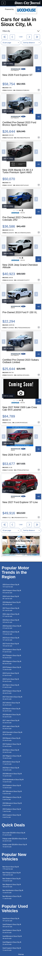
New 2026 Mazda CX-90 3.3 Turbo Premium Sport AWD (17, 171)
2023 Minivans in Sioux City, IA (12, 804)
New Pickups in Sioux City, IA (12, 874)
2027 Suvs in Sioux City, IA (11, 609)
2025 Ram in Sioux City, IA (11, 769)
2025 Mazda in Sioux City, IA (11, 716)
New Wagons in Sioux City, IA (12, 885)
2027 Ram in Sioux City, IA (11, 686)
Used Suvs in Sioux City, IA (11, 919)
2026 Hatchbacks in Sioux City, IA (13, 781)
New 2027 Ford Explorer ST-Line (20, 502)
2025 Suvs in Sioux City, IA (11, 633)
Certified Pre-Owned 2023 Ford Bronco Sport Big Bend (19, 123)
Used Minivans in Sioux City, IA (12, 937)
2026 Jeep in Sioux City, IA (11, 615)
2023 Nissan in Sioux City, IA (11, 710)
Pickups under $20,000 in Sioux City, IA (15, 840)
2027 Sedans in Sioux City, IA (12, 745)
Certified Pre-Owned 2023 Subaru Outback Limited (20, 361)
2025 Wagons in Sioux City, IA (12, 798)
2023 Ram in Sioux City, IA (11, 751)
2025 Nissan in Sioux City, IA (11, 739)
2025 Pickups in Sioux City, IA (12, 692)
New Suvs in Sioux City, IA (11, 868)
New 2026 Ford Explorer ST (17, 75)
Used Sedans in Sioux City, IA (12, 931)
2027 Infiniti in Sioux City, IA (11, 704)
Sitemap (21, 954)
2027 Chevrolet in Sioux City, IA (12, 698)
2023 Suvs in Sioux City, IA (11, 639)
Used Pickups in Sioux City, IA (12, 925)
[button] (3, 57)
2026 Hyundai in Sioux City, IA (12, 627)
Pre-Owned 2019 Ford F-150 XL (19, 312)
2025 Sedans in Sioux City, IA (12, 810)
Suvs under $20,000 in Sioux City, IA (14, 834)
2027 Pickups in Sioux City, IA (12, 656)
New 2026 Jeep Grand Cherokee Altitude (20, 266)
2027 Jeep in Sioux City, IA (11, 721)
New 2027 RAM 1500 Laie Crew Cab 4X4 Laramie (19, 408)
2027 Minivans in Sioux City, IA (12, 792)
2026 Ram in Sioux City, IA (11, 621)
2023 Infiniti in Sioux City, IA (11, 763)
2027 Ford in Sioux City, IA (11, 645)
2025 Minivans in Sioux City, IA (12, 775)
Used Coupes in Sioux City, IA (12, 949)
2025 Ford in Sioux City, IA (11, 680)
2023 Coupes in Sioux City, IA (12, 816)
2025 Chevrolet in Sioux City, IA (12, 733)
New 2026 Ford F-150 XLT (16, 455)
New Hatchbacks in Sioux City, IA (13, 891)
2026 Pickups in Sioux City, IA (12, 591)
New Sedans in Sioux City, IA (11, 880)
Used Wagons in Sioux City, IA (12, 943)
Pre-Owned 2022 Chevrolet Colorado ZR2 (17, 218)
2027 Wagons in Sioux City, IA (12, 757)
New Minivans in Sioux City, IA (12, 897)
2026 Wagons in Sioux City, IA (12, 662)
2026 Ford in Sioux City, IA (11, 597)
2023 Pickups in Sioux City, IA (12, 668)
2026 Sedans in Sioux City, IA (12, 651)
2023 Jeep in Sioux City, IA (11, 727)
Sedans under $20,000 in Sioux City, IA (15, 846)
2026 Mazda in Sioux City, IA (11, 603)
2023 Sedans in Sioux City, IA (12, 786)
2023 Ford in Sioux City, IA (11, 674)
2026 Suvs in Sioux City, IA (11, 586)
